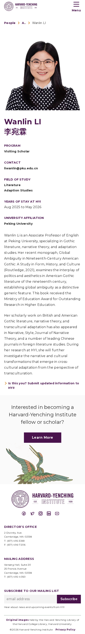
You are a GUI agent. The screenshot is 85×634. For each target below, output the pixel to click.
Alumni (24, 23)
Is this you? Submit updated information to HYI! (43, 385)
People (10, 23)
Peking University (18, 224)
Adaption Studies (18, 190)
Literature (12, 185)
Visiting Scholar (17, 151)
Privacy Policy (65, 629)
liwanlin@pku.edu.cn (21, 168)
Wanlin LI (39, 23)
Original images (17, 619)
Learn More (42, 437)
